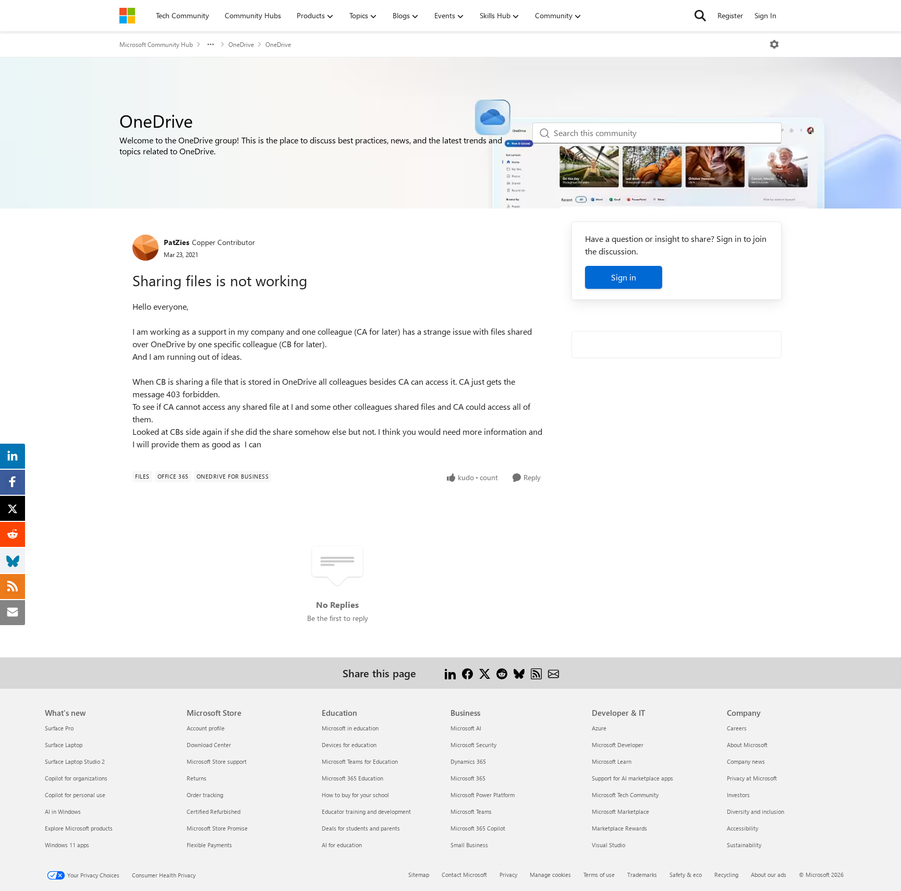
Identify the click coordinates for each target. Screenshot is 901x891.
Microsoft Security (473, 745)
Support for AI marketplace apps (632, 778)
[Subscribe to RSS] (536, 672)
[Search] (700, 15)
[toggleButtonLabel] (774, 44)
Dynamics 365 (468, 761)
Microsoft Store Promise (217, 828)
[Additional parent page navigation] (210, 44)
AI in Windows (63, 811)
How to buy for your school (355, 795)
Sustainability (744, 845)
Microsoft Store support (217, 761)
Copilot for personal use (75, 795)
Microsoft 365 (468, 778)
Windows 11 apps (67, 845)
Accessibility (742, 828)
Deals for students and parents (361, 828)
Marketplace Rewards (619, 828)
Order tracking (205, 795)
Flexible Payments (209, 845)
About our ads (768, 874)
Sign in (623, 277)
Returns (196, 778)
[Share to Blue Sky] (519, 672)
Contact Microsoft (464, 874)
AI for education (342, 845)
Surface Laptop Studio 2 (75, 761)
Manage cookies (550, 874)
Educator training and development (366, 811)
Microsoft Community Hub (156, 44)
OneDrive (241, 44)
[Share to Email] (553, 672)
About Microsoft (747, 745)
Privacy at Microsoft (752, 778)
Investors (738, 795)
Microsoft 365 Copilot (478, 828)
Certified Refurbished (213, 811)
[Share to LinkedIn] (450, 672)
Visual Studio (608, 845)
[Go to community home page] (127, 15)
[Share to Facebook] (467, 672)
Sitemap (418, 874)
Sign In (765, 15)
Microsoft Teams (471, 811)
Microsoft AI (466, 728)
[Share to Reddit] (501, 672)
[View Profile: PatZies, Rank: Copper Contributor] (145, 248)
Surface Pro (59, 728)
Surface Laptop (63, 745)
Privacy (508, 874)
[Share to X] (484, 672)
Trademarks (642, 874)
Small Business (469, 845)
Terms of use (599, 874)
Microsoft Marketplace (620, 811)
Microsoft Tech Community (625, 795)
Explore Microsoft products (79, 828)
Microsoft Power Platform (483, 795)
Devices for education (349, 745)
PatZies (176, 242)
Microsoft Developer (617, 745)
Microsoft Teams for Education (360, 761)
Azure (599, 728)
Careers (737, 728)
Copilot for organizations (76, 778)
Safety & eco (685, 874)
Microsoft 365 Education (352, 778)
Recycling (726, 874)
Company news (746, 761)
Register (730, 15)
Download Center (209, 745)
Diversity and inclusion (755, 811)
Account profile (206, 728)
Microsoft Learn (611, 761)
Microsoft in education (350, 728)
